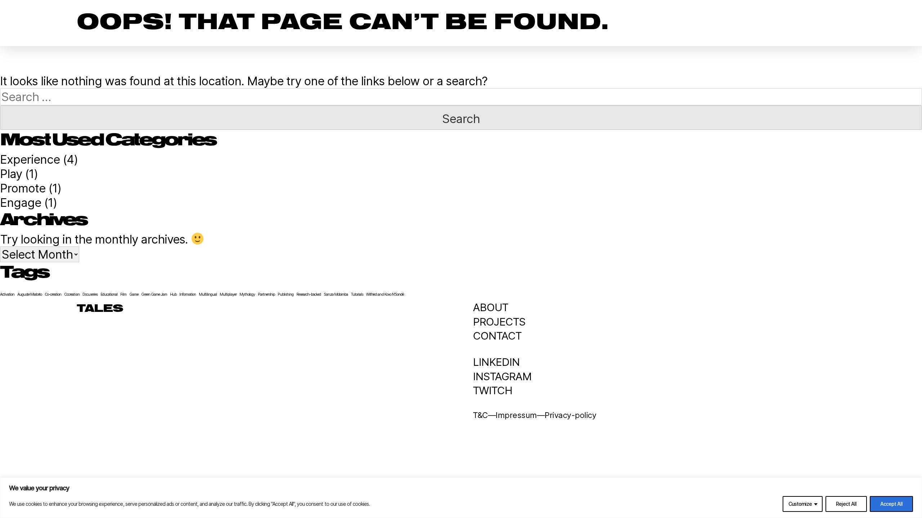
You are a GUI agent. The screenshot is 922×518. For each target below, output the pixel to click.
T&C (480, 415)
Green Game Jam (154, 294)
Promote (22, 188)
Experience (30, 159)
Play (11, 174)
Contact (497, 336)
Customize (800, 504)
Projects (499, 322)
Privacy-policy (570, 415)
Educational (108, 294)
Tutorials (357, 294)
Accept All (891, 504)
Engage (20, 202)
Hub (173, 294)
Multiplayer (228, 294)
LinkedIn (496, 362)
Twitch (492, 390)
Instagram (502, 376)
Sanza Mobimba (336, 294)
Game (133, 294)
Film (123, 294)
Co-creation (53, 294)
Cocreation (71, 294)
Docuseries (90, 294)
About (490, 307)
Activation (7, 294)
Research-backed (308, 294)
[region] (461, 497)
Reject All (846, 504)
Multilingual (208, 294)
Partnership (266, 294)
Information (187, 294)
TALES (100, 309)
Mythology (247, 294)
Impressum (516, 415)
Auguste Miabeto (29, 294)
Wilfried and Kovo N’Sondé (384, 294)
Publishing (286, 294)
